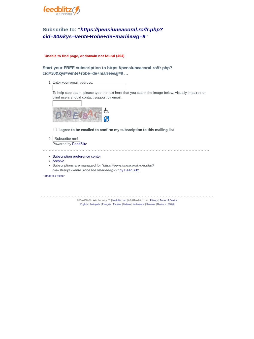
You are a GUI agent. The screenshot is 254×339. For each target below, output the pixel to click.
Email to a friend (54, 175)
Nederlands (138, 204)
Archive (58, 161)
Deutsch (161, 204)
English (84, 204)
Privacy (154, 200)
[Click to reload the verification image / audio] (105, 118)
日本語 (171, 204)
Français (106, 204)
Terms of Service (168, 200)
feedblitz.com (119, 200)
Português (95, 204)
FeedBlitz (79, 144)
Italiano (127, 204)
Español (117, 204)
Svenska (150, 204)
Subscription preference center (77, 156)
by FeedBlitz (129, 170)
